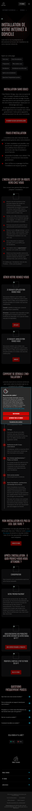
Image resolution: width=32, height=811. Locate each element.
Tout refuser (16, 414)
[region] (16, 405)
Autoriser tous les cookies (16, 418)
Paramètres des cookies (16, 421)
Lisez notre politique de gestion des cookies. (14, 408)
